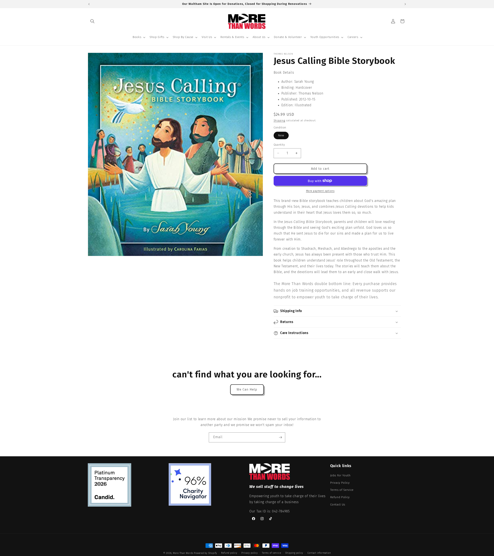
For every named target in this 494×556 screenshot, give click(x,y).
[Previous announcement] (89, 4)
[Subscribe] (280, 437)
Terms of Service (342, 490)
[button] (92, 21)
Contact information (319, 553)
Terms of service (271, 553)
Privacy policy (249, 553)
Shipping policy (294, 553)
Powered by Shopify (205, 553)
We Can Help (247, 389)
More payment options (320, 190)
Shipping (279, 120)
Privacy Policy (340, 482)
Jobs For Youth (340, 475)
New (281, 135)
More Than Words (183, 553)
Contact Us (337, 504)
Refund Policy (340, 497)
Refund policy (229, 553)
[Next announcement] (405, 4)
